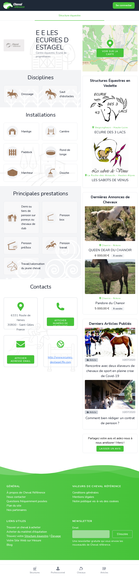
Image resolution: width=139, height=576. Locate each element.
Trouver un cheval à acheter (24, 527)
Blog (9, 545)
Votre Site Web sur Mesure (24, 540)
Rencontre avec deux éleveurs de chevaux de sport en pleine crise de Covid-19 (110, 371)
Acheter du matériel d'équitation (27, 532)
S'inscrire (122, 534)
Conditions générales (85, 493)
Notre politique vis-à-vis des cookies (95, 501)
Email (75, 527)
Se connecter (124, 5)
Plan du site (14, 506)
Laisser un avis (110, 448)
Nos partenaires (17, 510)
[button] (110, 43)
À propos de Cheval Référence (26, 493)
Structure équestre (70, 15)
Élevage (55, 536)
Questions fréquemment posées (27, 501)
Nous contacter (16, 497)
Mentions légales (83, 497)
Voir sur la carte (110, 53)
